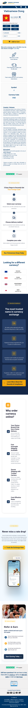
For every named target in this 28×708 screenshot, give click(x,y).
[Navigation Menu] (1, 7)
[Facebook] (13, 697)
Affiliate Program (14, 699)
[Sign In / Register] (25, 7)
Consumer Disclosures (9, 701)
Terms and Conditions (14, 702)
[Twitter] (11, 697)
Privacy (22, 701)
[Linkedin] (14, 697)
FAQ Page (19, 677)
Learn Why (16, 48)
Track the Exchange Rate (15, 547)
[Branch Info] (16, 7)
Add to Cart (15, 42)
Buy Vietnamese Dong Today (14, 253)
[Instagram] (16, 697)
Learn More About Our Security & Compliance (15, 383)
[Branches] (21, 6)
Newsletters (17, 701)
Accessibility (7, 699)
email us (12, 675)
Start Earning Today (13, 656)
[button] (14, 684)
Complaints (20, 699)
